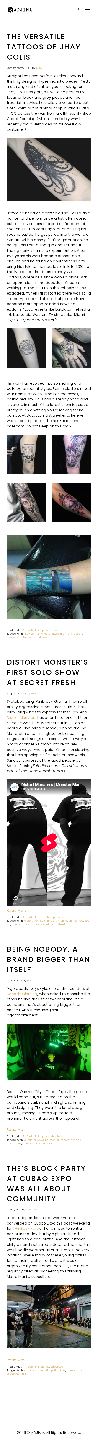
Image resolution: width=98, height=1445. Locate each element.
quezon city (14, 637)
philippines (76, 921)
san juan (34, 924)
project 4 (76, 633)
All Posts (28, 630)
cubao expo (41, 1140)
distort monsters (35, 921)
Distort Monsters (21, 717)
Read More (17, 910)
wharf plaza (41, 637)
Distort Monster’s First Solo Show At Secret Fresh (47, 672)
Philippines (42, 630)
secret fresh (48, 924)
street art (67, 917)
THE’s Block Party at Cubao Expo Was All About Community (46, 1183)
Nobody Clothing (22, 994)
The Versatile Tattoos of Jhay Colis (44, 47)
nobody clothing (70, 1140)
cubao (28, 1140)
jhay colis (30, 633)
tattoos (55, 630)
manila (65, 633)
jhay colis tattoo (48, 633)
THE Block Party (26, 1228)
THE (65, 1266)
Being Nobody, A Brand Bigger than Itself (48, 959)
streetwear (57, 1136)
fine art (40, 917)
